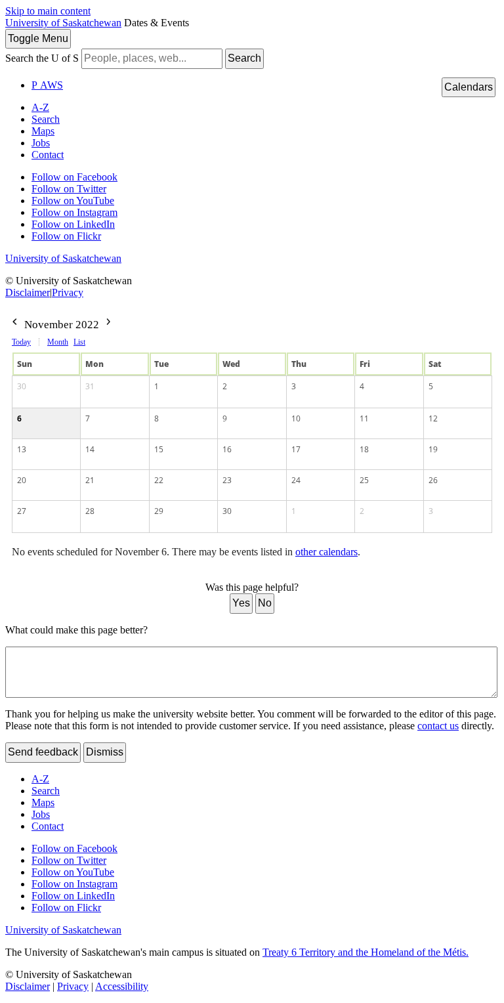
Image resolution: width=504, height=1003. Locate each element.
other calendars (326, 551)
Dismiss (104, 752)
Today (21, 342)
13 (21, 449)
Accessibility (121, 986)
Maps (43, 131)
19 (433, 449)
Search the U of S (42, 58)
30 (21, 386)
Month (57, 342)
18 (364, 449)
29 (158, 511)
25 (364, 480)
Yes (241, 602)
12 (433, 418)
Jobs (41, 142)
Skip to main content (48, 10)
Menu (38, 38)
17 (296, 449)
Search (244, 58)
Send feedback (43, 752)
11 (364, 418)
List (79, 342)
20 (21, 480)
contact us (438, 725)
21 (89, 480)
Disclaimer (27, 292)
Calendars (468, 87)
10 (296, 418)
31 (89, 386)
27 (21, 511)
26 (433, 480)
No (265, 602)
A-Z (40, 107)
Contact (48, 154)
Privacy (67, 292)
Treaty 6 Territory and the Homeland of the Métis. (365, 952)
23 (227, 480)
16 (227, 449)
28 (89, 511)
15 (158, 449)
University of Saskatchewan (63, 22)
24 (296, 480)
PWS (47, 85)
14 (89, 449)
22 (158, 480)
